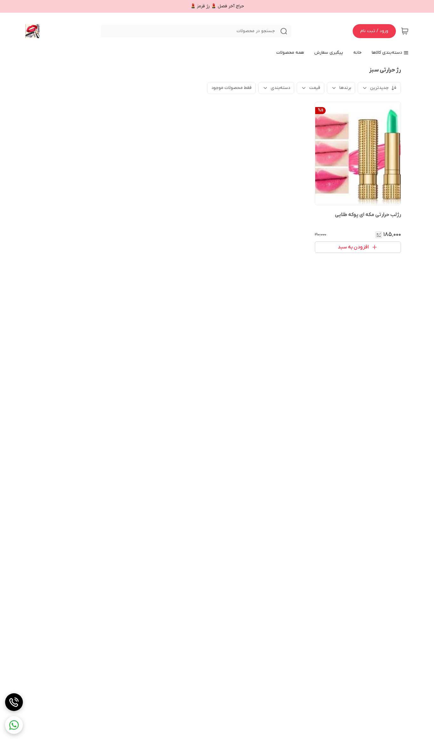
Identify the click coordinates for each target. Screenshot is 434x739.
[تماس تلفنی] (14, 702)
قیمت (314, 88)
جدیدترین (379, 88)
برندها (345, 88)
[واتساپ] (14, 725)
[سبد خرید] (405, 31)
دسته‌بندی (280, 88)
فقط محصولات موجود (231, 88)
